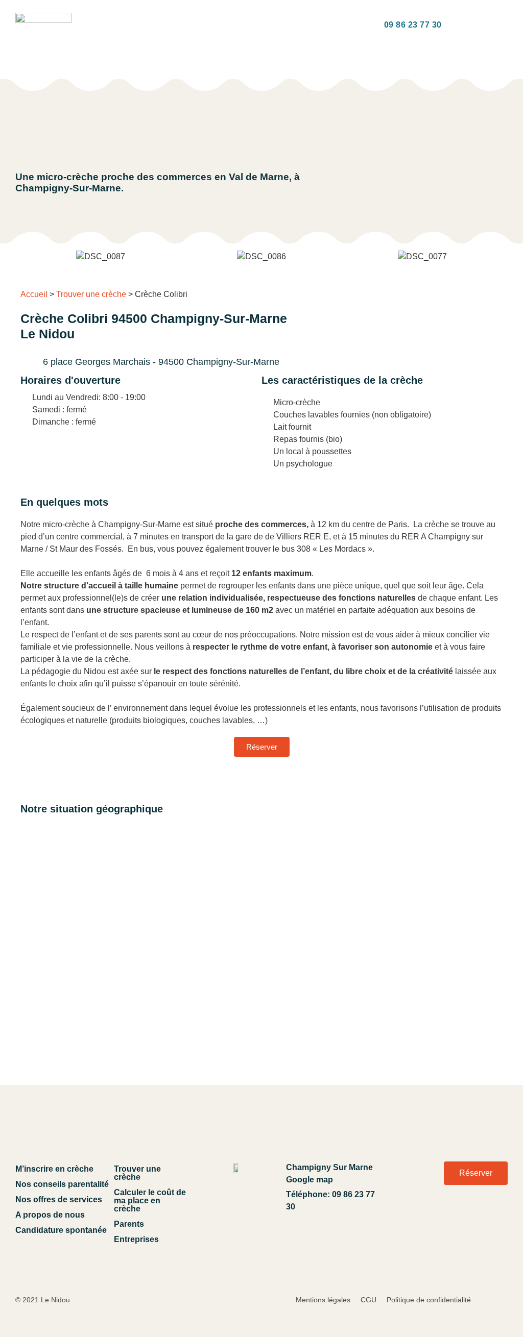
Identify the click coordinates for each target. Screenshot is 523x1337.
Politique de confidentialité (429, 1300)
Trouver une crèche (91, 294)
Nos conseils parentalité (62, 1184)
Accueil (33, 294)
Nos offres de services (58, 1199)
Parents (129, 1224)
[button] (117, 25)
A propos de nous (50, 1214)
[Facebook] (494, 1218)
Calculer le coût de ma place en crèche (150, 1200)
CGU (368, 1300)
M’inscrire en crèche (54, 1169)
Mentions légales (323, 1300)
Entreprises (136, 1239)
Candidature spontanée (61, 1230)
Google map (309, 1179)
